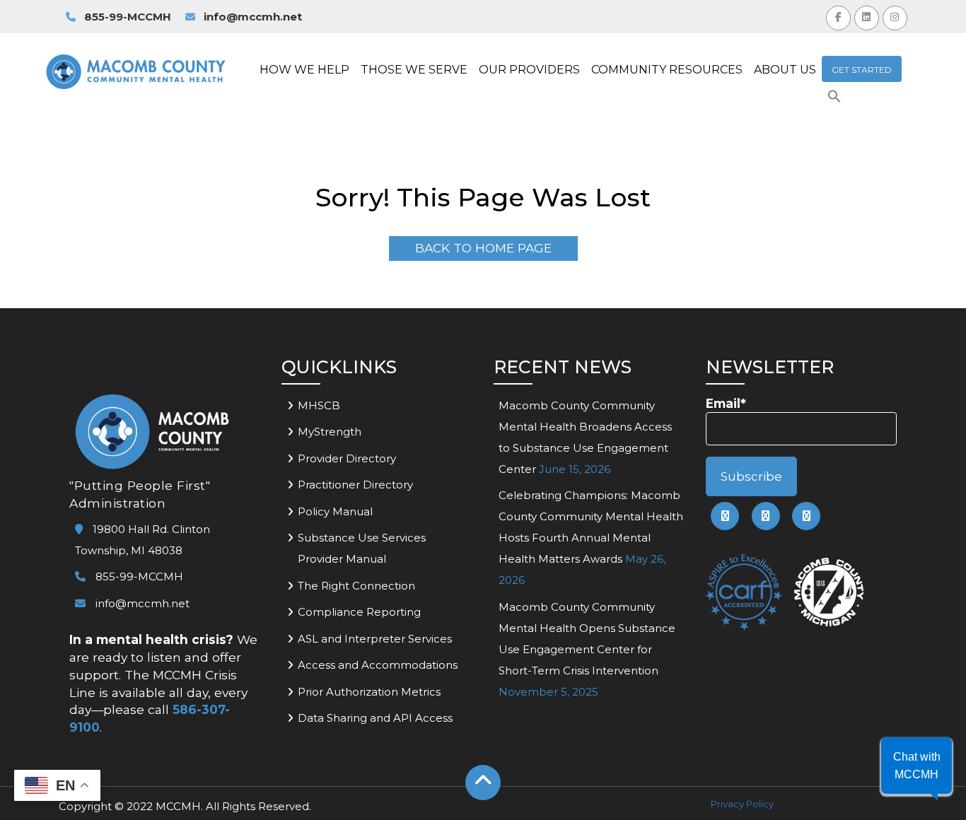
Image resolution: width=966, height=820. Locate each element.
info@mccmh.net (253, 16)
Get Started (862, 69)
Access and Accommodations (378, 665)
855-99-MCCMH (126, 16)
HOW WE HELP (304, 69)
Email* (726, 403)
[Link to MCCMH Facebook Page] (838, 15)
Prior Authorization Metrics (369, 691)
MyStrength (329, 431)
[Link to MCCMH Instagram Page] (895, 15)
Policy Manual (335, 511)
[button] (834, 99)
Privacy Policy (742, 803)
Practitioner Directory (355, 484)
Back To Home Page (483, 247)
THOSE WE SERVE (414, 69)
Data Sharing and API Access (375, 718)
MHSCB (319, 405)
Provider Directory (347, 458)
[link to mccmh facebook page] (725, 516)
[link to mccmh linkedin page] (766, 516)
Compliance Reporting (359, 612)
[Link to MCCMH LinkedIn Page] (866, 15)
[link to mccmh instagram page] (806, 516)
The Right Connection (356, 585)
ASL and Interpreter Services (375, 638)
